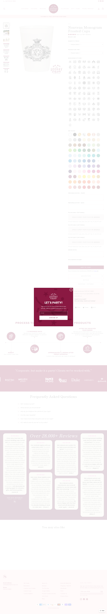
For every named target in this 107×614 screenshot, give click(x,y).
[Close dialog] (71, 289)
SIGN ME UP (53, 318)
